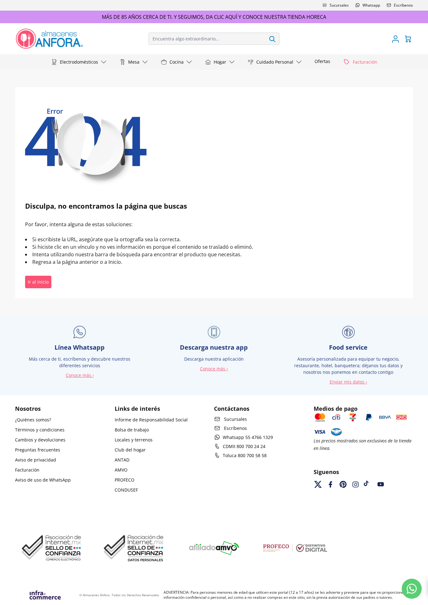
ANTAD (122, 460)
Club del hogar (130, 450)
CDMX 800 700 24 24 (244, 446)
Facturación (27, 470)
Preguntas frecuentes (37, 450)
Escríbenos (403, 5)
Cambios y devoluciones (40, 440)
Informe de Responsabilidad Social (151, 420)
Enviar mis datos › (348, 382)
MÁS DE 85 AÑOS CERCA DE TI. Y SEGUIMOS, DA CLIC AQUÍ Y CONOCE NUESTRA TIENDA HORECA (214, 16)
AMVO (121, 470)
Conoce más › (80, 375)
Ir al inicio (38, 282)
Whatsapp (371, 5)
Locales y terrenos (134, 440)
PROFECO (124, 480)
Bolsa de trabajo (132, 430)
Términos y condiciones (40, 430)
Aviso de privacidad (35, 460)
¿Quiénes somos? (33, 420)
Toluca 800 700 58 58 (245, 455)
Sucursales (339, 5)
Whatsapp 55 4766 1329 (248, 437)
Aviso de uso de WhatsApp (43, 480)
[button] (79, 62)
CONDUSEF (126, 490)
